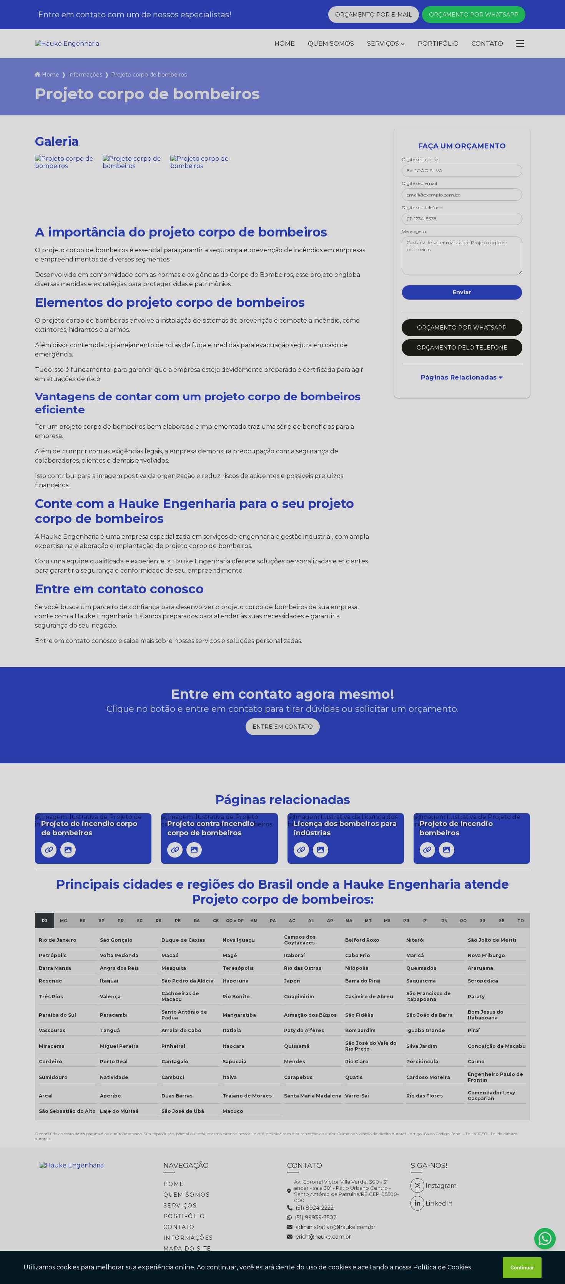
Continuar (522, 1268)
